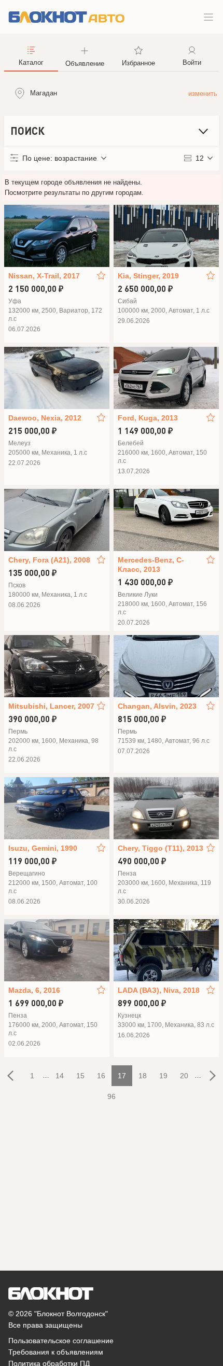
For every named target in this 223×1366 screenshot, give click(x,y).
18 (142, 1076)
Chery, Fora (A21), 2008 (49, 560)
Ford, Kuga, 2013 (148, 418)
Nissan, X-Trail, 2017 (44, 276)
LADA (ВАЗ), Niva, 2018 (159, 990)
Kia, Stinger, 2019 (148, 276)
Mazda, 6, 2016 (34, 990)
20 (184, 1076)
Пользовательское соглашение (61, 1340)
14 (59, 1076)
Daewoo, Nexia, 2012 (44, 418)
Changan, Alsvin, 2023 (157, 706)
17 (122, 1076)
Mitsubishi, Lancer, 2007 (51, 706)
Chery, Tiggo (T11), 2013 (160, 848)
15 (80, 1076)
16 (101, 1076)
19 (163, 1076)
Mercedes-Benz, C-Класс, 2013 (151, 564)
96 (111, 1096)
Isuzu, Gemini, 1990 (42, 848)
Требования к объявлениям (55, 1352)
